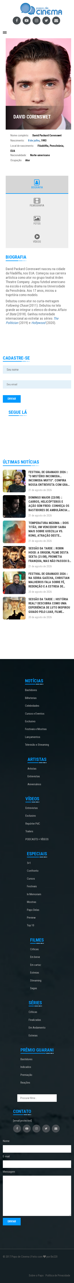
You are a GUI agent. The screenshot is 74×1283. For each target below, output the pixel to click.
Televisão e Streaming (37, 744)
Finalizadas (35, 1020)
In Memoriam (34, 894)
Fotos (37, 223)
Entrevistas (34, 776)
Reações (25, 1082)
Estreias (34, 972)
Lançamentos (32, 737)
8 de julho (34, 140)
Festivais (32, 886)
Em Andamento (37, 1027)
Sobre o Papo (36, 1275)
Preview (31, 917)
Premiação (26, 1075)
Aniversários (34, 784)
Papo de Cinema (20, 1256)
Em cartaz (35, 965)
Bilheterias (31, 698)
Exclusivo (30, 721)
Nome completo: (19, 135)
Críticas (34, 949)
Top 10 (30, 925)
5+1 (29, 863)
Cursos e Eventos (34, 713)
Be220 (54, 1256)
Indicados (25, 1067)
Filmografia (37, 205)
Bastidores (31, 690)
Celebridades (32, 705)
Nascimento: (17, 140)
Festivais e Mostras (36, 729)
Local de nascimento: (22, 145)
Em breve (35, 957)
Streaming (35, 980)
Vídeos (37, 241)
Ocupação (16, 160)
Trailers (29, 831)
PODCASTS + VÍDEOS (37, 839)
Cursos (31, 878)
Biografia (37, 187)
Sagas (33, 988)
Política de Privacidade (58, 1275)
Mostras (31, 902)
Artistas (32, 768)
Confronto (33, 870)
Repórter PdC (32, 823)
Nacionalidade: (18, 155)
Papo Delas (33, 910)
